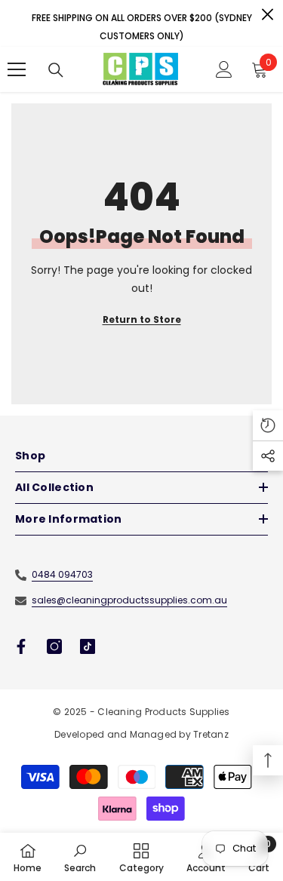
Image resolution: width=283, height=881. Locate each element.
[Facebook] (21, 646)
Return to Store (142, 319)
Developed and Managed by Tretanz (141, 734)
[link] (80, 857)
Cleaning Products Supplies (163, 711)
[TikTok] (87, 646)
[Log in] (224, 69)
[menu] (17, 69)
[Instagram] (54, 646)
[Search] (56, 70)
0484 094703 (62, 574)
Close (267, 15)
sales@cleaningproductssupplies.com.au (129, 600)
